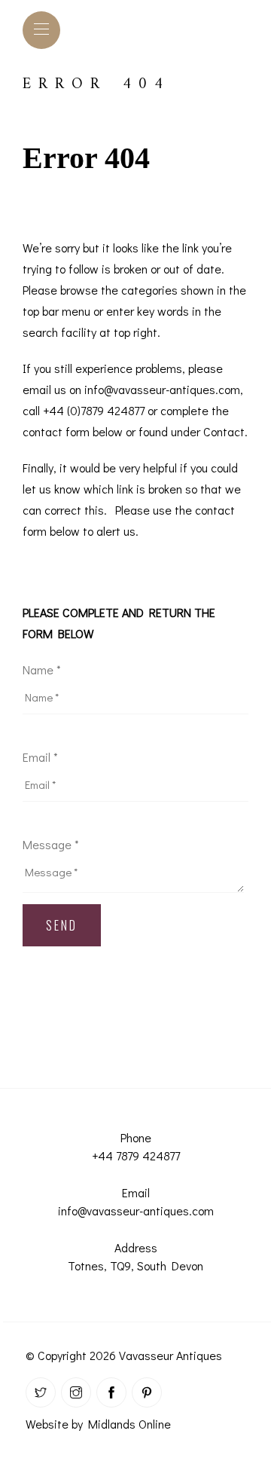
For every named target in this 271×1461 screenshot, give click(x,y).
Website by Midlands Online (98, 1424)
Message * (51, 844)
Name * (42, 669)
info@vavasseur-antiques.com (136, 1210)
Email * (40, 757)
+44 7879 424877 (136, 1155)
